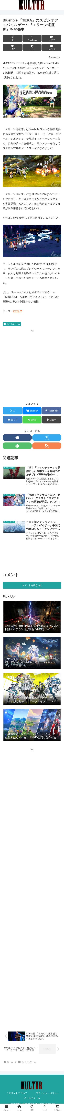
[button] (32, 47)
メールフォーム (32, 1098)
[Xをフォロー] (46, 437)
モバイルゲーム (13, 324)
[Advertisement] (32, 365)
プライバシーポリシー (47, 1093)
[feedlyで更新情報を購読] (17, 445)
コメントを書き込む (32, 585)
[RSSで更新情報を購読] (46, 445)
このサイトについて (16, 1093)
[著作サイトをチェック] (17, 437)
